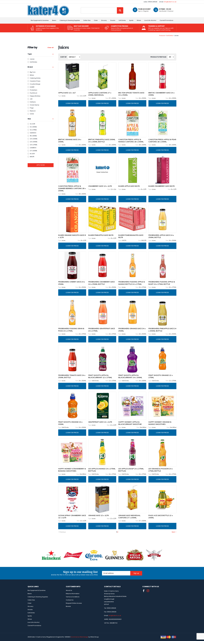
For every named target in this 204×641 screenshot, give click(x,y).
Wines (139, 20)
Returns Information (72, 594)
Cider (96, 20)
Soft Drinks (122, 20)
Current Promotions (166, 20)
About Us (69, 590)
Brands (68, 606)
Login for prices (72, 103)
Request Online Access (74, 603)
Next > (174, 532)
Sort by (63, 57)
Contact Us (69, 600)
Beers (54, 20)
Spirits (131, 20)
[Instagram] (148, 590)
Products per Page (158, 57)
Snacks (112, 20)
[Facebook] (143, 590)
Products (162, 35)
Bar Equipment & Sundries (40, 20)
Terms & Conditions (72, 597)
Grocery (104, 20)
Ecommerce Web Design (79, 637)
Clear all (50, 47)
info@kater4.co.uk (170, 2)
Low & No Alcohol (150, 20)
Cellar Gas (87, 20)
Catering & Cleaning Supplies (70, 20)
